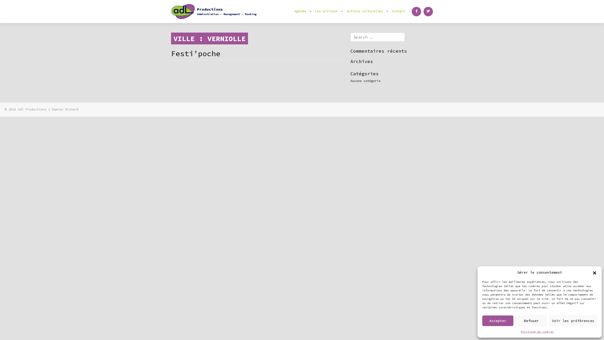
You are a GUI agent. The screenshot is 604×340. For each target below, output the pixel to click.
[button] (594, 272)
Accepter (497, 321)
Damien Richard (65, 109)
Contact (398, 11)
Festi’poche (195, 53)
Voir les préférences (573, 321)
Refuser (531, 321)
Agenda (300, 11)
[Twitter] (428, 11)
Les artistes (326, 11)
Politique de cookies (537, 331)
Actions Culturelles (365, 11)
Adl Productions (32, 109)
